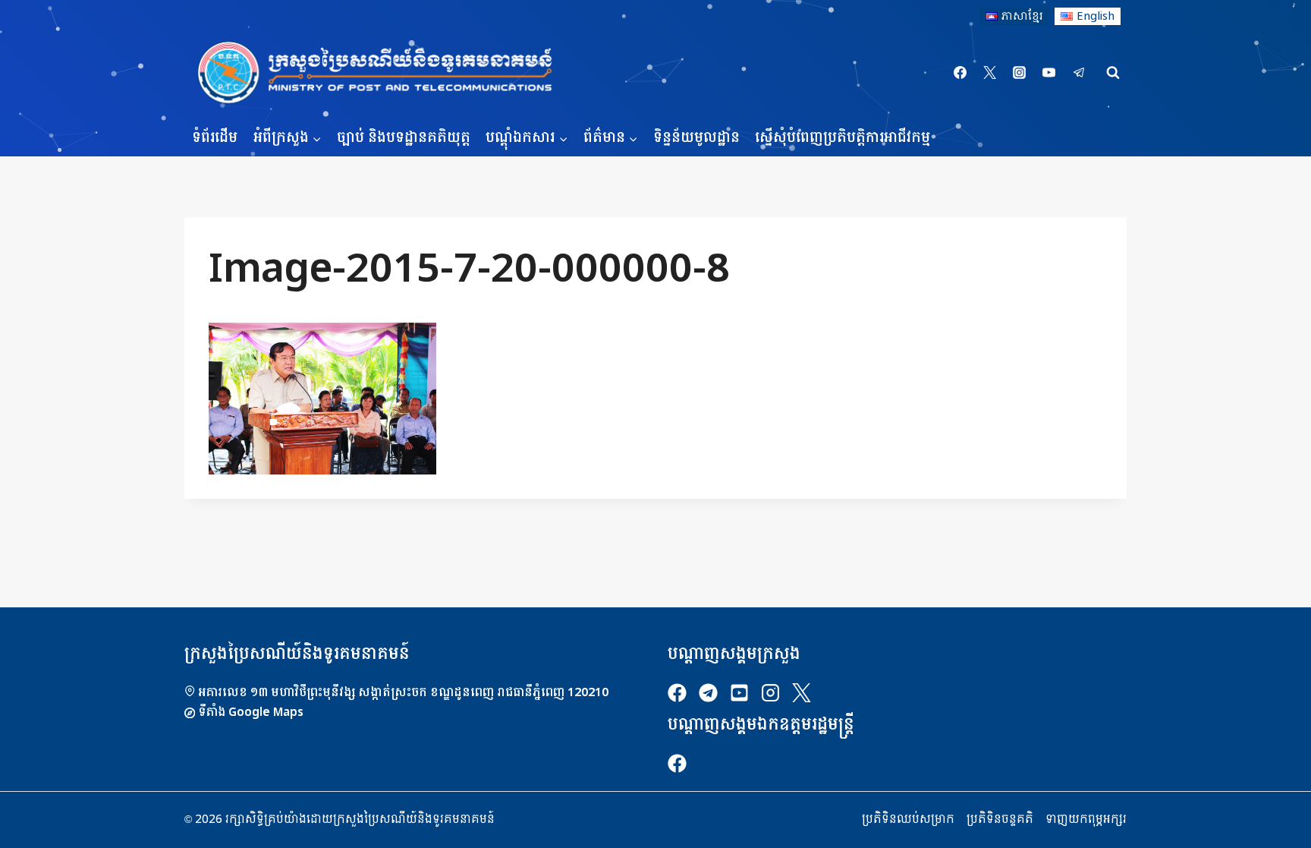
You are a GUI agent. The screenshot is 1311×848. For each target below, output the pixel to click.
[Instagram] (1020, 73)
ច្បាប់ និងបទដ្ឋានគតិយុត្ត (403, 138)
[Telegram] (1079, 73)
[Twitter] (990, 73)
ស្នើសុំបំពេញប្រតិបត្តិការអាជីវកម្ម (842, 138)
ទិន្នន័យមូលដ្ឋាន (696, 138)
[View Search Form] (1113, 73)
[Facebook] (960, 73)
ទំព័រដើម (214, 138)
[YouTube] (1049, 73)
